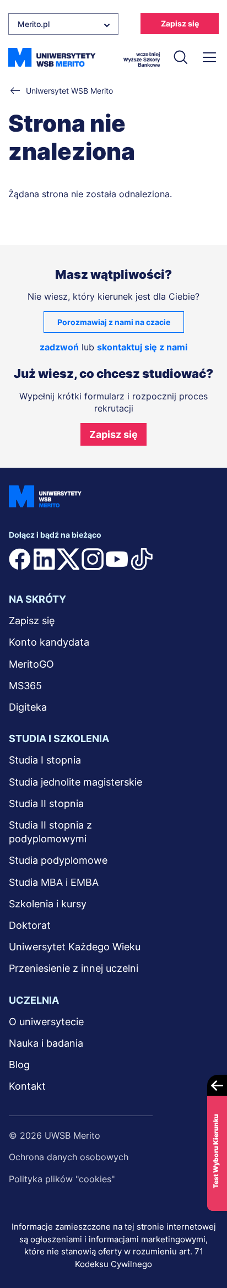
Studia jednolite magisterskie (75, 782)
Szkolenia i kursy (48, 904)
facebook (20, 559)
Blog (19, 1064)
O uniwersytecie (46, 1021)
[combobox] (63, 24)
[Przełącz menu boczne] (209, 57)
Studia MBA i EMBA (54, 882)
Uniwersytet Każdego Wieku (74, 947)
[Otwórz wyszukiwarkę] (180, 57)
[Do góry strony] (204, 1247)
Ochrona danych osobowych (68, 1156)
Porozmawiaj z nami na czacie (113, 322)
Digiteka (28, 707)
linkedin (44, 559)
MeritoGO (31, 664)
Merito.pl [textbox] (34, 24)
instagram (93, 559)
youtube (117, 559)
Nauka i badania (46, 1043)
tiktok (142, 559)
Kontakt (27, 1086)
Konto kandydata (49, 642)
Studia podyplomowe (58, 860)
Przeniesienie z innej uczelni (73, 968)
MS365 (25, 685)
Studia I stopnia (45, 760)
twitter (68, 559)
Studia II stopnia (46, 803)
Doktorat (30, 925)
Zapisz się (180, 23)
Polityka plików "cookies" (62, 1178)
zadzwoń (59, 347)
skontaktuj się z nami (142, 347)
